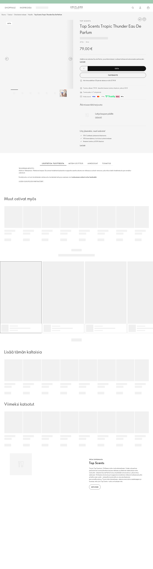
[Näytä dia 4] (38, 93)
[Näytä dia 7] (63, 93)
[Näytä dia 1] (14, 93)
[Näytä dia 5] (46, 93)
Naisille (30, 15)
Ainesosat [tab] (93, 163)
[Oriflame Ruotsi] (76, 7)
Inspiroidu (26, 7)
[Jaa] (140, 19)
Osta (117, 69)
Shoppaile (10, 7)
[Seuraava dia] (70, 58)
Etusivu (4, 15)
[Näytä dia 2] (22, 93)
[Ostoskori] (148, 8)
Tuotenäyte (113, 75)
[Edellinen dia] (7, 58)
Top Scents (85, 21)
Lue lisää (82, 62)
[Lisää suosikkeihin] (144, 19)
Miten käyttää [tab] (75, 163)
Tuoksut (10, 15)
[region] (38, 54)
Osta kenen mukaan (20, 15)
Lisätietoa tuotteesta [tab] (53, 163)
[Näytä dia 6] (55, 93)
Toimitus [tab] (106, 163)
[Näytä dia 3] (30, 93)
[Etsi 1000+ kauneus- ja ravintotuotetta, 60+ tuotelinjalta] (132, 7)
